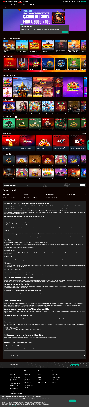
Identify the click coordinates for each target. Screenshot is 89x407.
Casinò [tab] (19, 1)
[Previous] (83, 39)
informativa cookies (13, 405)
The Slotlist (29, 4)
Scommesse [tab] (25, 1)
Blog (34, 4)
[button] (65, 1)
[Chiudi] (87, 400)
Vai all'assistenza (74, 365)
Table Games (22, 4)
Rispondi (82, 185)
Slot (11, 4)
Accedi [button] (78, 1)
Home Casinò (6, 4)
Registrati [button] (83, 1)
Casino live (48, 271)
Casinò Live (16, 4)
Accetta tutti (72, 400)
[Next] (85, 39)
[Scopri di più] (67, 26)
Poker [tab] (15, 1)
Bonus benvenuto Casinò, (52, 303)
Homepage (4, 7)
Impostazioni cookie (64, 400)
